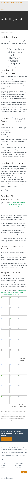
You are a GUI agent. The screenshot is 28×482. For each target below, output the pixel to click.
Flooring (22, 292)
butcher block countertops (18, 414)
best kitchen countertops (14, 413)
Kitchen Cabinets (22, 290)
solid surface (15, 418)
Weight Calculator (5, 462)
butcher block (17, 254)
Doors (2, 292)
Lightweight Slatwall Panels (12, 294)
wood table (9, 420)
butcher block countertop (6, 414)
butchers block (22, 416)
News (2, 411)
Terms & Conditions (19, 463)
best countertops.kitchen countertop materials (15, 411)
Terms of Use (18, 467)
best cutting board (5, 413)
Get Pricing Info (7, 439)
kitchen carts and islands (6, 418)
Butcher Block (9, 37)
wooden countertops (16, 420)
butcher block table (14, 416)
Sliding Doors (7, 292)
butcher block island (5, 416)
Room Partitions (15, 292)
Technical (3, 465)
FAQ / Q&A (3, 463)
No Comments (4, 34)
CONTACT (3, 9)
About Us (3, 467)
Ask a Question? (18, 465)
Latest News (17, 462)
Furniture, (3, 294)
